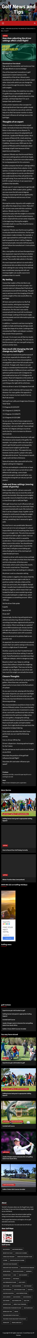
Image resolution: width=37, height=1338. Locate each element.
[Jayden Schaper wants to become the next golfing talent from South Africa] (18, 1143)
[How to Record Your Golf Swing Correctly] (18, 836)
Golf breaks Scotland (9, 1282)
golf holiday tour (19, 1289)
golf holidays (6, 1121)
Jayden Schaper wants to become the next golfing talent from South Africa (18, 1024)
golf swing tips (16, 1300)
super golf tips (7, 1311)
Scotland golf (28, 1308)
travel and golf (16, 1322)
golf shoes (6, 1300)
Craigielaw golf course (17, 1260)
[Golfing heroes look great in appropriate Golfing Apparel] (18, 804)
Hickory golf (7, 1304)
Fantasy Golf (7, 1275)
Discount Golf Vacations (10, 1267)
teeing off (6, 1322)
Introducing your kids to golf (12, 1308)
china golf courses (21, 1253)
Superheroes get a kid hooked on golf (14, 1010)
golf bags (16, 1278)
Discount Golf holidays (10, 1264)
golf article (6, 1278)
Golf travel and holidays (22, 814)
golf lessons (7, 1297)
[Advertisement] (8, 974)
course (5, 1260)
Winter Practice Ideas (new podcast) (14, 880)
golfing (30, 1289)
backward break (17, 1249)
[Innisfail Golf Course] (18, 1112)
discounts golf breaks (27, 1267)
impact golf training (20, 1304)
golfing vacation (8, 1293)
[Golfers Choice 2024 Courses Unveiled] (18, 1175)
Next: (14, 781)
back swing (6, 1249)
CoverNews (26, 1333)
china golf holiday (9, 1256)
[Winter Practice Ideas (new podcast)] (18, 865)
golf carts (22, 1282)
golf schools (27, 1297)
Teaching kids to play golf (11, 1315)
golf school (17, 1297)
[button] (3, 23)
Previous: (17, 774)
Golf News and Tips (18, 9)
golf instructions (21, 1293)
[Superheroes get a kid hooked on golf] (18, 1049)
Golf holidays (7, 1289)
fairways (29, 1271)
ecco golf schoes (18, 1271)
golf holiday (28, 1286)
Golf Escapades (16, 1286)
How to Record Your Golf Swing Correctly (15, 850)
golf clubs (6, 1286)
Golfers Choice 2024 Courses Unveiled (14, 1029)
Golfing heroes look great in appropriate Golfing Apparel (17, 1015)
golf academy (23, 1275)
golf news (5, 1058)
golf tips (5, 35)
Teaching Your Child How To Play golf (14, 1319)
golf (14, 1275)
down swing (7, 1271)
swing (16, 1311)
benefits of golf (8, 1253)
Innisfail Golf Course (9, 1019)
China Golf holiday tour (24, 1256)
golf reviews (6, 814)
